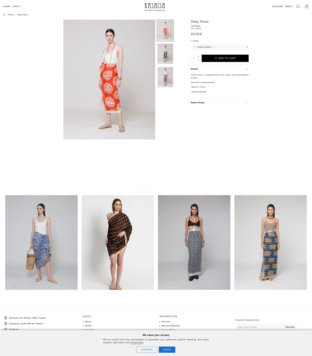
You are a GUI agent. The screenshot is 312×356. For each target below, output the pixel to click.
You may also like (142, 186)
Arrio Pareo (11, 292)
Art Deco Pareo (90, 292)
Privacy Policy (136, 342)
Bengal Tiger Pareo (245, 292)
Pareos (11, 15)
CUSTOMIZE (147, 349)
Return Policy (198, 102)
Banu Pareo (164, 292)
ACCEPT (167, 349)
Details (194, 69)
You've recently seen (168, 186)
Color (196, 40)
